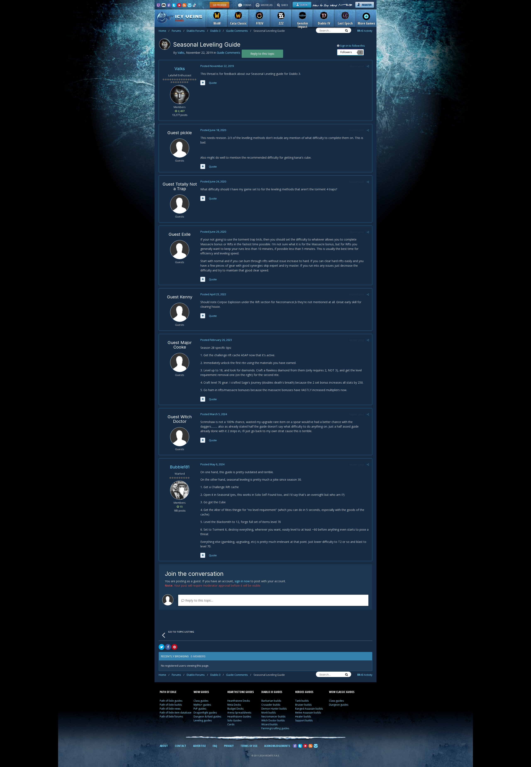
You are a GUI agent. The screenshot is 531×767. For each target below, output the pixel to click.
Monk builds (268, 712)
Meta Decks (234, 704)
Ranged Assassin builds (309, 708)
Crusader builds (270, 704)
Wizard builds (269, 724)
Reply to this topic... (198, 600)
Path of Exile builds (171, 704)
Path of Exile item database (175, 712)
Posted (217, 66)
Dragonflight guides (205, 712)
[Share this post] (368, 66)
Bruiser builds (303, 704)
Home (164, 31)
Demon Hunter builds (274, 708)
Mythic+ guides (202, 704)
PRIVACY (229, 746)
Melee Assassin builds (308, 712)
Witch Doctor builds (273, 720)
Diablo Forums (197, 31)
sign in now (242, 581)
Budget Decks (235, 708)
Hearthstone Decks (238, 701)
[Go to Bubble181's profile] (179, 490)
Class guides (201, 701)
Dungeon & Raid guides (207, 716)
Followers (346, 52)
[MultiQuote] (202, 82)
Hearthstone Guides (239, 716)
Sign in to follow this (352, 45)
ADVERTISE (199, 746)
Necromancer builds (273, 716)
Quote (213, 83)
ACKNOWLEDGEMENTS (277, 746)
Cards (230, 724)
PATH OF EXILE (168, 692)
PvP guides (200, 708)
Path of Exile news (170, 708)
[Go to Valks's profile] (164, 44)
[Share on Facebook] (168, 647)
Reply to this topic (262, 54)
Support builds (304, 720)
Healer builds (303, 716)
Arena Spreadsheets (239, 712)
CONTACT (180, 746)
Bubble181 (180, 466)
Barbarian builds (271, 701)
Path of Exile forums (171, 716)
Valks (179, 68)
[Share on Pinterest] (174, 647)
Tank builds (302, 701)
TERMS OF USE (248, 746)
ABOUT (164, 746)
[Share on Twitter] (161, 647)
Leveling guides (203, 720)
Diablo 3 (217, 31)
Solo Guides (234, 720)
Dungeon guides (338, 704)
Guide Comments (238, 31)
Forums (178, 31)
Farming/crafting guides (275, 728)
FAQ (215, 746)
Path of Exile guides (171, 701)
